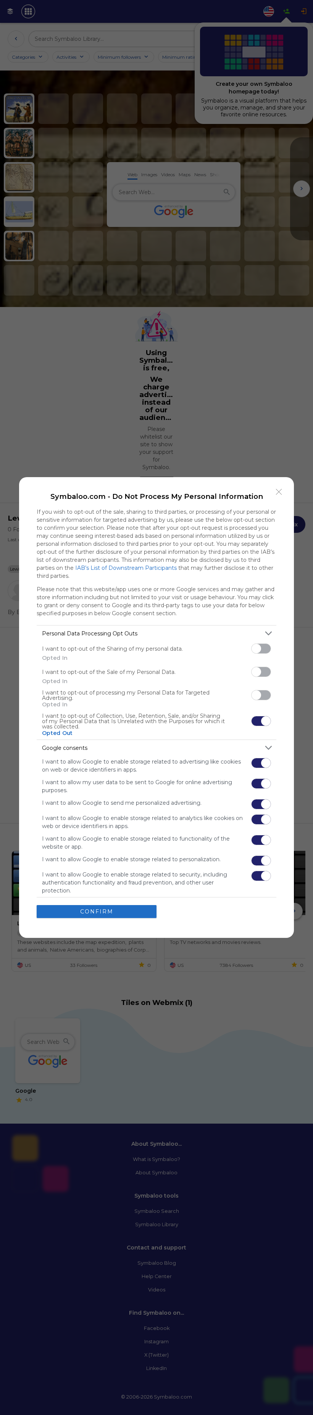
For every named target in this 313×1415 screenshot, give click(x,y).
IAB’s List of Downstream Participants (126, 567)
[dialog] (156, 707)
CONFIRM (96, 911)
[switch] (261, 648)
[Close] (279, 492)
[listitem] (156, 633)
